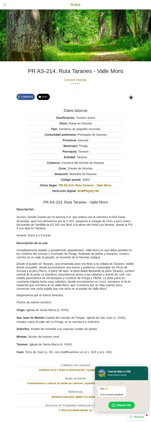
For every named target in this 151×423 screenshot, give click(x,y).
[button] (145, 369)
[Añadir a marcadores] (130, 97)
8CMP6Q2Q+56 (88, 191)
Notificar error (48, 369)
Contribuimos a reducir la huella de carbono (55, 383)
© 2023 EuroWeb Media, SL (76, 410)
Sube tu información (71, 369)
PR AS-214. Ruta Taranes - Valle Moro (85, 185)
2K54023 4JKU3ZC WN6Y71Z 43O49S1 (75, 396)
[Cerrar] (4, 5)
